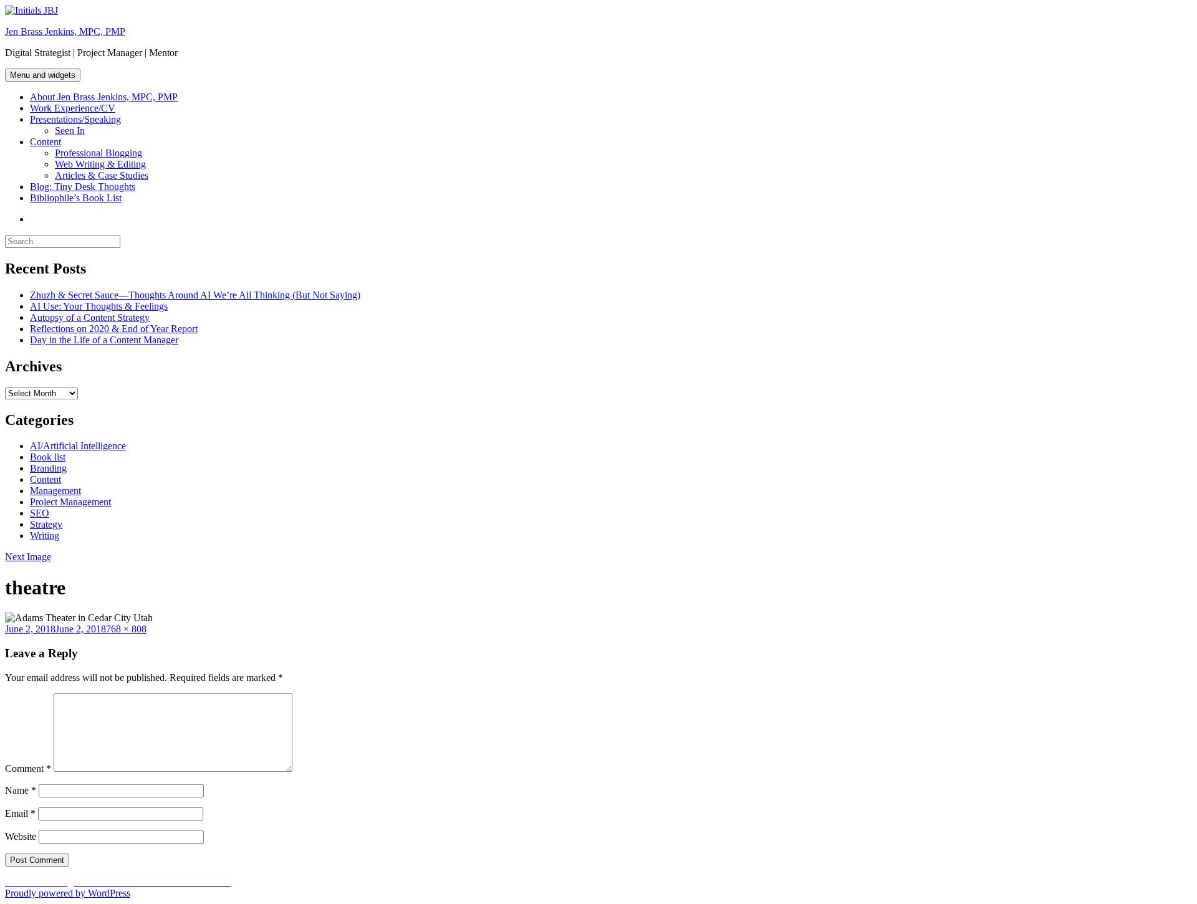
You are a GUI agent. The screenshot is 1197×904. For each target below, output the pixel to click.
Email (20, 813)
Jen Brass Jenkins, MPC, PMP (65, 31)
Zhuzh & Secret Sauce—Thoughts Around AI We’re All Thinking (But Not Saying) (195, 295)
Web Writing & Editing (100, 164)
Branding (48, 468)
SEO (39, 513)
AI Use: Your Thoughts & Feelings (99, 306)
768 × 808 (126, 629)
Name (20, 790)
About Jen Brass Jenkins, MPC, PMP (104, 97)
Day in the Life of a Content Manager (104, 340)
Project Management (70, 502)
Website (20, 836)
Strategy (46, 524)
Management (55, 490)
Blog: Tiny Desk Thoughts (82, 186)
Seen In (70, 130)
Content (45, 141)
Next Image (28, 556)
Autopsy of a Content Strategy (90, 317)
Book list (47, 457)
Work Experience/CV (72, 108)
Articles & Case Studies (101, 175)
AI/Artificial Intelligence (78, 445)
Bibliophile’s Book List (76, 198)
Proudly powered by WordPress (67, 893)
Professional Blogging (98, 153)
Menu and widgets (42, 75)
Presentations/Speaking (75, 119)
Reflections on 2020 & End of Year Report (114, 328)
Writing (44, 535)
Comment (28, 768)
